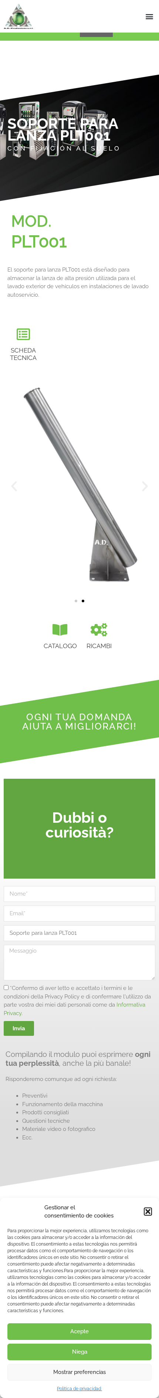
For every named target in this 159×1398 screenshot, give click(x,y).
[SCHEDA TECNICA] (23, 334)
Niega (79, 1351)
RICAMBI (99, 646)
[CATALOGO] (60, 630)
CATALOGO (60, 646)
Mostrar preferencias (79, 1372)
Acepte (79, 1331)
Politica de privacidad (79, 1388)
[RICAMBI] (99, 630)
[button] (148, 1211)
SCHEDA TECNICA (23, 354)
